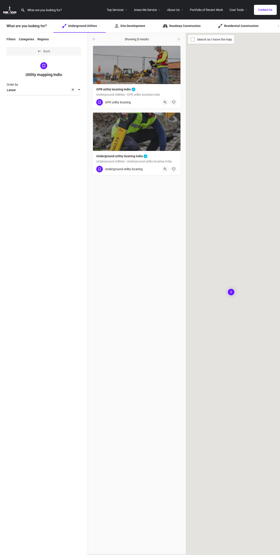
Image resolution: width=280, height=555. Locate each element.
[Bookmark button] (173, 102)
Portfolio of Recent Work (206, 10)
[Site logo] (10, 9)
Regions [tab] (43, 39)
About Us (173, 10)
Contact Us (265, 9)
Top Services (115, 10)
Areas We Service (145, 10)
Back (46, 51)
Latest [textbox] (11, 90)
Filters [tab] (11, 39)
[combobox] (44, 90)
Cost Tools (236, 10)
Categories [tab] (26, 39)
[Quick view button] (165, 102)
